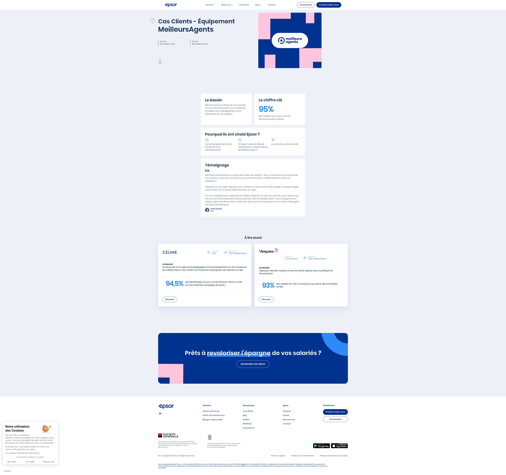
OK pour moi (48, 462)
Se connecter (306, 5)
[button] (7, 471)
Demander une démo (253, 363)
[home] (171, 5)
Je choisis (30, 462)
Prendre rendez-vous (329, 5)
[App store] (339, 445)
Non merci (12, 462)
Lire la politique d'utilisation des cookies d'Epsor (22, 453)
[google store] (321, 445)
